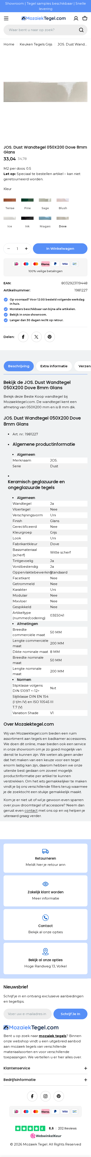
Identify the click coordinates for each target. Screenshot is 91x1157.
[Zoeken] (81, 30)
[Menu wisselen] (6, 18)
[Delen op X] (36, 337)
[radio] (10, 202)
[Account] (76, 18)
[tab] (19, 366)
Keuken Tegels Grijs (36, 44)
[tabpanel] (45, 599)
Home (9, 44)
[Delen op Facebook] (23, 337)
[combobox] (45, 30)
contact (31, 810)
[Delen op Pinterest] (49, 337)
